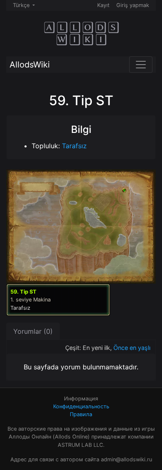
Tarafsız (74, 146)
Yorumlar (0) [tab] (33, 331)
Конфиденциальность (81, 406)
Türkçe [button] (22, 5)
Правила (81, 414)
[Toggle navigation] (140, 64)
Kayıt (103, 5)
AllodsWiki (30, 65)
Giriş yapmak (132, 5)
